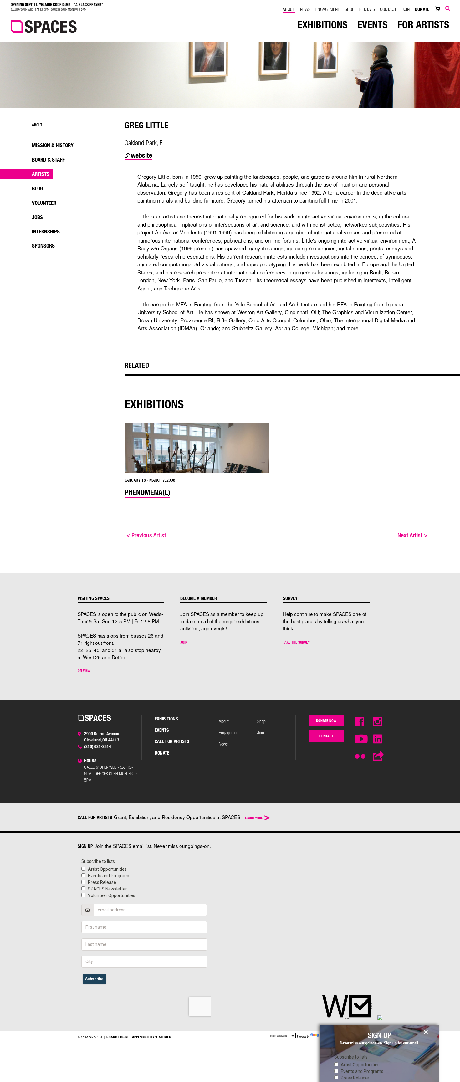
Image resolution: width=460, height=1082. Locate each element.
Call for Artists (172, 741)
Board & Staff (48, 159)
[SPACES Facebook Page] (360, 722)
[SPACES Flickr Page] (360, 754)
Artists (40, 174)
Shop (349, 9)
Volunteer (44, 202)
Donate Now (326, 720)
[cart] (437, 9)
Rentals (367, 9)
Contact (388, 9)
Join (406, 9)
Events (372, 24)
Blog (37, 188)
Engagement (327, 9)
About (289, 9)
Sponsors (43, 245)
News (305, 9)
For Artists (423, 24)
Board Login (117, 1036)
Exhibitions (323, 24)
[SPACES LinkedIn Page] (378, 739)
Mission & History (53, 145)
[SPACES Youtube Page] (360, 739)
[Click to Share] (378, 756)
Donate (422, 9)
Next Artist (412, 535)
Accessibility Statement (152, 1036)
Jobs (37, 217)
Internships (46, 231)
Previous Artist (146, 535)
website (140, 155)
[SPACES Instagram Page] (378, 722)
